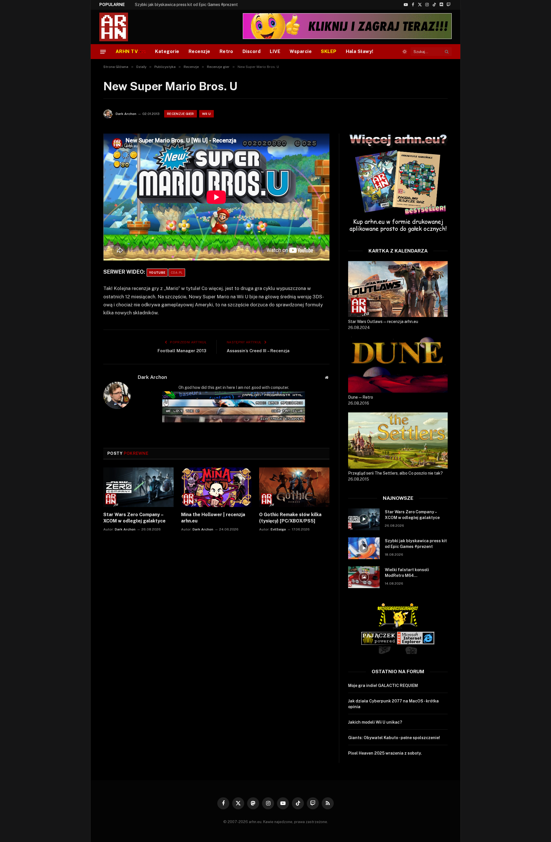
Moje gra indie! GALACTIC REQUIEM (383, 685)
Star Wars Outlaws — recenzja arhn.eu (383, 321)
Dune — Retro (360, 397)
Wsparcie (301, 51)
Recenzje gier (180, 114)
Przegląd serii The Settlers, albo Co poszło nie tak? (395, 473)
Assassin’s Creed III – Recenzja (258, 350)
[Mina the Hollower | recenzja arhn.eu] (216, 487)
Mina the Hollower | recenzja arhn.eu (213, 518)
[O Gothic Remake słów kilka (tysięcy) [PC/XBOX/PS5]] (294, 487)
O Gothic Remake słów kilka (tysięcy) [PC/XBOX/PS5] (290, 518)
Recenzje (199, 51)
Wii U (206, 114)
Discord (251, 51)
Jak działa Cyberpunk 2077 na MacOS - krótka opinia (393, 704)
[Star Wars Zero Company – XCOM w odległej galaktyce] (138, 487)
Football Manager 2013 (182, 350)
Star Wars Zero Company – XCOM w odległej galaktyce (134, 518)
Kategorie (167, 51)
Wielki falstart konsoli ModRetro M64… (407, 572)
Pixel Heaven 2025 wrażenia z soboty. (385, 753)
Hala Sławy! (359, 51)
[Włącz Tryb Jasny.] (404, 51)
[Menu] (103, 51)
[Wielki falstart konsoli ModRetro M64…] (364, 577)
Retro (226, 51)
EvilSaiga (278, 529)
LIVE (275, 51)
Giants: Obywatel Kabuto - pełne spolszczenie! (394, 737)
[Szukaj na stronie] (447, 51)
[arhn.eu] (117, 27)
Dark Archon (126, 114)
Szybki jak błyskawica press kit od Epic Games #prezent (186, 4)
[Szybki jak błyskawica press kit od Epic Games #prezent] (364, 548)
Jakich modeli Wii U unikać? (375, 722)
